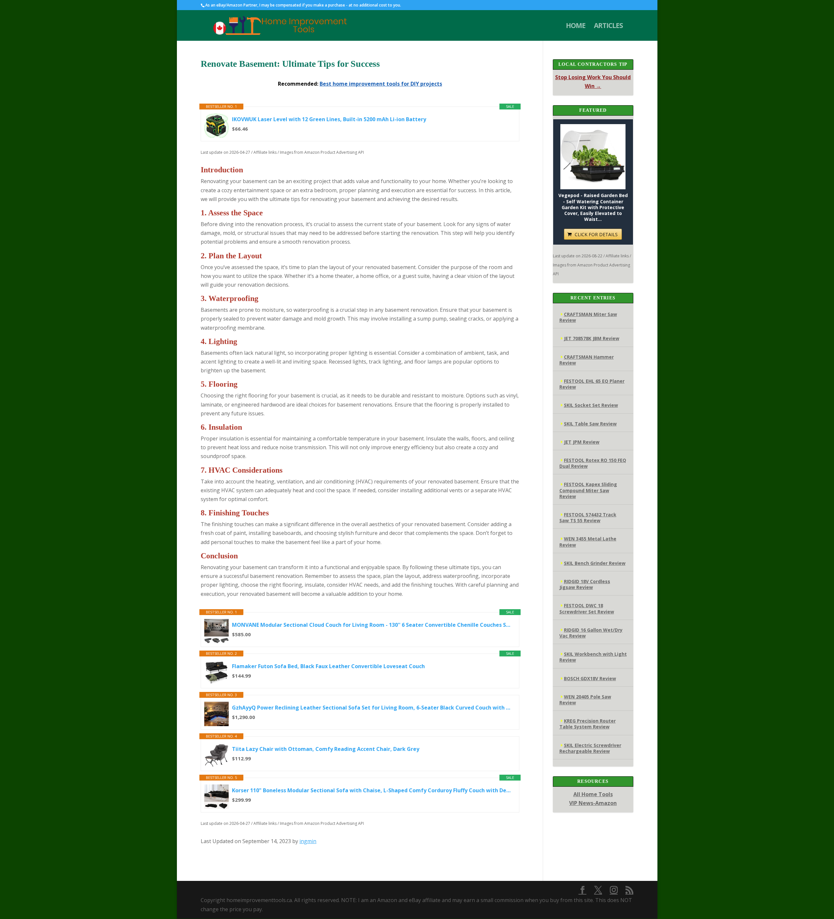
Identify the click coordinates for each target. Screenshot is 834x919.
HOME (575, 26)
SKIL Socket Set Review (591, 405)
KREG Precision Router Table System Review (587, 724)
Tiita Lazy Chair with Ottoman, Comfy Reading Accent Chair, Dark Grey (325, 749)
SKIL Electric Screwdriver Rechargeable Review (590, 748)
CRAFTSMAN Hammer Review (586, 360)
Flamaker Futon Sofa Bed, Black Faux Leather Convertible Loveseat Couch (328, 666)
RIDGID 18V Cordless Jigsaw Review (584, 584)
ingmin (307, 841)
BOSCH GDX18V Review (590, 678)
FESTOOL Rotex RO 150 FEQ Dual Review (592, 463)
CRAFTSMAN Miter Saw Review (588, 317)
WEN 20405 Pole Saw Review (585, 700)
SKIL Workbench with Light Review (593, 657)
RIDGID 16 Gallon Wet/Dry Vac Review (591, 633)
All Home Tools (593, 794)
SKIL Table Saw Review (590, 424)
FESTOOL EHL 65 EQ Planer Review (592, 384)
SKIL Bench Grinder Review (595, 563)
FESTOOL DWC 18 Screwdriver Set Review (586, 608)
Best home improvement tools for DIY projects (381, 83)
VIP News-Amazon (593, 803)
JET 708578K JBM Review (591, 338)
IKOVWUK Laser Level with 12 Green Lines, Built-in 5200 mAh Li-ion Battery (329, 119)
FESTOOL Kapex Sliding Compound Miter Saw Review (588, 490)
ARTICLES (608, 26)
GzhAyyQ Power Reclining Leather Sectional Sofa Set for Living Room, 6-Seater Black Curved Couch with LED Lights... (372, 707)
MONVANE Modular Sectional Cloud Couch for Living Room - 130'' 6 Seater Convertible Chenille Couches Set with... (372, 625)
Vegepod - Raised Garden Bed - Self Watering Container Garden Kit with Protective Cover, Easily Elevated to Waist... (593, 207)
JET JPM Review (581, 442)
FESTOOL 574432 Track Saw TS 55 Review (587, 517)
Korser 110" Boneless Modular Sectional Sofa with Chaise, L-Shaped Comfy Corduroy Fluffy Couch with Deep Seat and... (372, 790)
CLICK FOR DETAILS (596, 234)
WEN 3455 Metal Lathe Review (587, 542)
